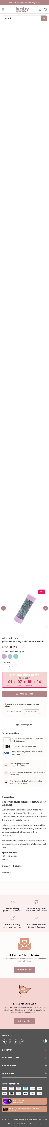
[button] (4, 9)
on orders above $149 (17, 766)
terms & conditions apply (18, 783)
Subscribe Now (24, 969)
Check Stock (31, 711)
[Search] (44, 18)
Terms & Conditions (17, 1123)
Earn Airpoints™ (18, 1102)
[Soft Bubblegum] (4, 656)
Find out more (14, 775)
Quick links (8, 1073)
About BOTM (9, 1065)
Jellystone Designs (10, 638)
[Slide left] (3, 608)
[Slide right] (45, 608)
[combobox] (24, 18)
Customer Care (10, 1057)
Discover (7, 1049)
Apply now (12, 1110)
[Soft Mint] (15, 656)
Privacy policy (35, 1123)
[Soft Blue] (10, 656)
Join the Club (24, 1021)
